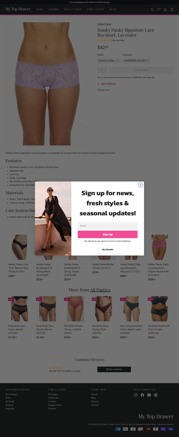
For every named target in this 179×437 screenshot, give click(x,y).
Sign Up (108, 234)
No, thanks (107, 249)
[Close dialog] (140, 185)
